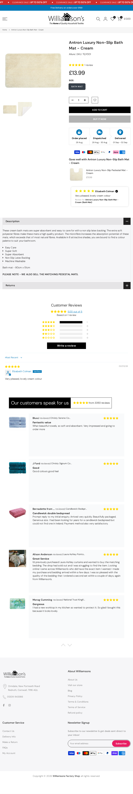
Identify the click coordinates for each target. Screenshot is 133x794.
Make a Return (10, 742)
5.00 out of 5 (75, 311)
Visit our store (75, 685)
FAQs (5, 747)
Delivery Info (9, 736)
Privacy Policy (75, 696)
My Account (8, 753)
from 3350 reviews (99, 402)
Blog (70, 690)
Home (4, 30)
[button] (77, 65)
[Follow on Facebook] (3, 705)
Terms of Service (76, 707)
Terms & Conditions (78, 701)
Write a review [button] (66, 345)
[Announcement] (24, 2)
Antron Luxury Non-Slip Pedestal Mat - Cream (107, 172)
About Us (73, 679)
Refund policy (75, 712)
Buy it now (99, 119)
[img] (12, 366)
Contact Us (8, 731)
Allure (72, 54)
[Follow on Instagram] (9, 705)
